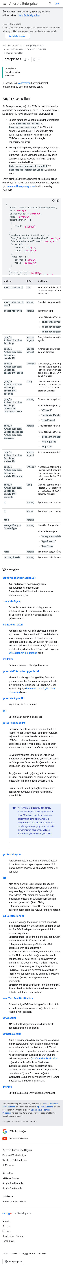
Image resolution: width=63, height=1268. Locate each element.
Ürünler (18, 45)
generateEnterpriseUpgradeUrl (20, 671)
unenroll (7, 1086)
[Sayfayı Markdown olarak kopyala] (34, 59)
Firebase (6, 1231)
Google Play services (35, 45)
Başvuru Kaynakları (14, 53)
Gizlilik (15, 1253)
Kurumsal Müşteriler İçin (14, 1155)
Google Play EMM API (36, 49)
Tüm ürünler (8, 1241)
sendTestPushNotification (17, 998)
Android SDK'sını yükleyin (14, 1201)
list (4, 877)
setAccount (9, 1017)
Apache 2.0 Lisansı (45, 1107)
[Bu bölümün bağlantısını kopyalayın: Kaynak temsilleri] (33, 99)
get (4, 710)
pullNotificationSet (13, 915)
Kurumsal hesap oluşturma (21, 186)
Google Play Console (12, 1188)
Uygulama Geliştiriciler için (14, 1160)
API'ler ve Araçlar (10, 1178)
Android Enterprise (23, 4)
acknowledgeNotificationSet (18, 577)
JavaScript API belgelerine (23, 652)
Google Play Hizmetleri (13, 1183)
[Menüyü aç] (5, 3)
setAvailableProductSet (45, 1058)
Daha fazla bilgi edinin (29, 15)
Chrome (6, 1226)
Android (6, 1221)
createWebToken (12, 624)
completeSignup (11, 601)
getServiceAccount (13, 722)
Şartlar (5, 1253)
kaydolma (7, 659)
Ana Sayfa (6, 45)
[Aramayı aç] (50, 4)
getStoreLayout (11, 854)
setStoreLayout (11, 1033)
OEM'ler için (8, 1165)
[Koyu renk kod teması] (53, 200)
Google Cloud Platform (13, 1236)
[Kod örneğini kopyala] (58, 200)
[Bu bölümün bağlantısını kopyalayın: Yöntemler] (22, 570)
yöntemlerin (24, 83)
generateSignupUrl (13, 698)
